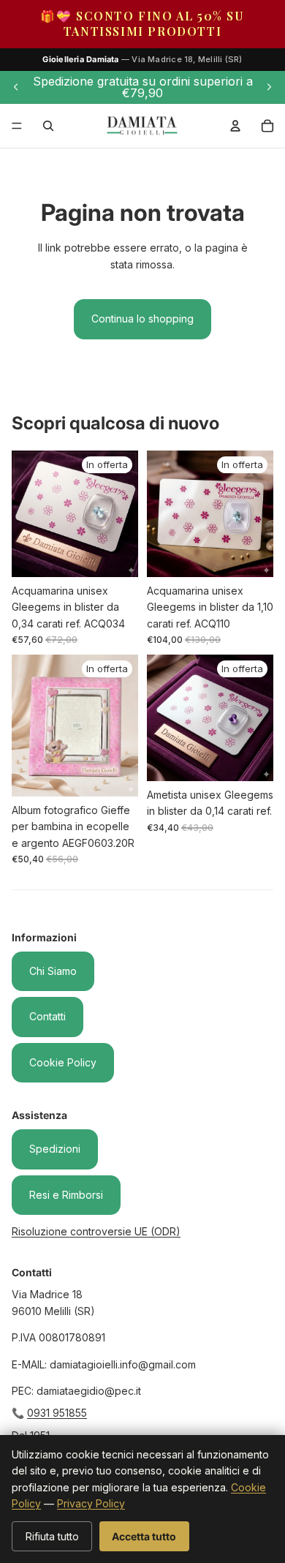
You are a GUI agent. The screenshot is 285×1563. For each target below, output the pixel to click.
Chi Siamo (53, 971)
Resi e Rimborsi (66, 1195)
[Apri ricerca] (48, 126)
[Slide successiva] (269, 87)
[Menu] (17, 126)
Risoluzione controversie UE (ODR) (96, 1231)
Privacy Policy (91, 1503)
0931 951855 (57, 1412)
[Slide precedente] (16, 87)
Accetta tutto (144, 1536)
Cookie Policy (62, 1062)
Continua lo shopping (142, 318)
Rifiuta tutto (52, 1536)
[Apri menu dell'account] (235, 126)
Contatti (47, 1016)
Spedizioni (54, 1148)
